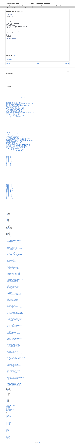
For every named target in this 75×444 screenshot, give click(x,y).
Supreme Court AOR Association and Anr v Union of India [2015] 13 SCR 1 (16, 122)
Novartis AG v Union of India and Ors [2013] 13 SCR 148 (13, 116)
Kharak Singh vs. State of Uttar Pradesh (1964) (12, 82)
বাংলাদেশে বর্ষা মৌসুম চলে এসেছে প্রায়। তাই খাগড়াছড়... (12, 259)
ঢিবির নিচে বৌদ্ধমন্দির (9, 331)
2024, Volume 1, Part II (9, 157)
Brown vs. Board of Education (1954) (11, 152)
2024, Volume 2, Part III (9, 162)
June (8, 234)
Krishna (7, 415)
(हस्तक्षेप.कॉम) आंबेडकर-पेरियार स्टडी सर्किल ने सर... (12, 280)
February (8, 390)
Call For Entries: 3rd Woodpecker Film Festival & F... (14, 319)
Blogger (39, 442)
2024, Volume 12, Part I (9, 201)
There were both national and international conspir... (14, 288)
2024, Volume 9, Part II (9, 195)
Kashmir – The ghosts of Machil (11, 308)
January (8, 391)
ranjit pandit (8, 438)
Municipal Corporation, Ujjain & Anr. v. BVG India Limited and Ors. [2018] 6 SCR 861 (17, 132)
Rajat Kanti (8, 423)
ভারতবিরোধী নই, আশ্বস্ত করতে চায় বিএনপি (11, 261)
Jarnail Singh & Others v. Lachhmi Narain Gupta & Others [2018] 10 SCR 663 (16, 136)
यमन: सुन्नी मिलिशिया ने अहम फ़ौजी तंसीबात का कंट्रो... (13, 373)
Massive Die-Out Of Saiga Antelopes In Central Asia (14, 248)
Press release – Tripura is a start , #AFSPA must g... (14, 311)
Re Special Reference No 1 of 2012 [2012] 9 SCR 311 (13, 114)
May (8, 235)
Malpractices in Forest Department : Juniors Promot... (14, 353)
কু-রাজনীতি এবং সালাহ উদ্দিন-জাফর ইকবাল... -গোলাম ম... (12, 378)
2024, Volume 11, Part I (9, 199)
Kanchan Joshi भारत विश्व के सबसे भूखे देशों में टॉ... (13, 346)
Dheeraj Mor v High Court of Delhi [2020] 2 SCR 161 (13, 148)
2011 (7, 396)
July (7, 233)
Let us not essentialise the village (11, 386)
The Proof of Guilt (8, 410)
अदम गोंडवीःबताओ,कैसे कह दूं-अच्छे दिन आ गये (12, 260)
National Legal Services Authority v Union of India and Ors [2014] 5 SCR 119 (16, 119)
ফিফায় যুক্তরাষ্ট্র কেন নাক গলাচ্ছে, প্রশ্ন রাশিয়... (12, 326)
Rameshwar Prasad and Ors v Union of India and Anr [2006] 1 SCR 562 (15, 109)
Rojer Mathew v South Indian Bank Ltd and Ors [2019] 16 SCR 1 (14, 142)
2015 (7, 226)
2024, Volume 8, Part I (9, 189)
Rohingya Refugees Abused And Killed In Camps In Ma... (15, 312)
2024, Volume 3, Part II (9, 165)
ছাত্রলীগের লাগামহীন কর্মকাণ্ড (10, 363)
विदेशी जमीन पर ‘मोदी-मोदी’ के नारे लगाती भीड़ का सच (13, 334)
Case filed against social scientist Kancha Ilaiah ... (14, 240)
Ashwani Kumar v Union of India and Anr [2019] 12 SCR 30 (14, 141)
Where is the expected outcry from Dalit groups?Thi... (14, 307)
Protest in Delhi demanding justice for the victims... (14, 252)
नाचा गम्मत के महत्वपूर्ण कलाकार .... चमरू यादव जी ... (13, 286)
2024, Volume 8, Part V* (9, 193)
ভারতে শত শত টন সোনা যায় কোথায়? (10, 337)
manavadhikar (8, 436)
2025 (7, 214)
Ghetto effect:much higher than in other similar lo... (14, 324)
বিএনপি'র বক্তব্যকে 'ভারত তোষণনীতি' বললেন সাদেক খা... (13, 364)
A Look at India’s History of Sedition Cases (13, 255)
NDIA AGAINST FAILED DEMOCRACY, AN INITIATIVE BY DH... (15, 377)
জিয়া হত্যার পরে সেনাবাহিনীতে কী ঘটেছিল (11, 343)
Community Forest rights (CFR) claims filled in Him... (14, 295)
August (8, 232)
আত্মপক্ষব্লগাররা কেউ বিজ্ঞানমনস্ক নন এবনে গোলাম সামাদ (12, 306)
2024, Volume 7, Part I (9, 181)
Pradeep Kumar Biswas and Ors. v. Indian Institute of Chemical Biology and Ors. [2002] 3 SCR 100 (19, 103)
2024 (7, 215)
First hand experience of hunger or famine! (13, 344)
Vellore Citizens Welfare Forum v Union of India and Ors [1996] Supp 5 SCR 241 (17, 97)
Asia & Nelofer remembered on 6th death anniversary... (15, 268)
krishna (7, 435)
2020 (7, 220)
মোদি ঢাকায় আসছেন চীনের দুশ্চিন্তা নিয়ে (11, 371)
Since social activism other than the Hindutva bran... (14, 365)
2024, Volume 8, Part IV (9, 192)
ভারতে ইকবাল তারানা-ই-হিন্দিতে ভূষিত (11, 305)
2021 (7, 219)
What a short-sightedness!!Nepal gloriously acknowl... (14, 250)
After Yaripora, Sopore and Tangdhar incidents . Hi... (14, 358)
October (8, 229)
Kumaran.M (8, 417)
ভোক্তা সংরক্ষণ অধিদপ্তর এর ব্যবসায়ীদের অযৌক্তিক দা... (13, 321)
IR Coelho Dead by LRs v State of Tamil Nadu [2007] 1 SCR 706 (14, 110)
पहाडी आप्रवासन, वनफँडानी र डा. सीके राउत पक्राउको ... (13, 350)
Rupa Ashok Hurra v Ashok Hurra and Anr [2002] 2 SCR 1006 (14, 102)
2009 (7, 399)
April (8, 388)
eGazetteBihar (8, 406)
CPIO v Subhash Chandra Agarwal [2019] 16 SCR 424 (13, 143)
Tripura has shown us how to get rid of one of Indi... (14, 256)
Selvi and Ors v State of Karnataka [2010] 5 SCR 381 (13, 113)
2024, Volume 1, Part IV (9, 159)
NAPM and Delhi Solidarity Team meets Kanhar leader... (15, 282)
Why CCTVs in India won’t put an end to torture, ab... (14, 359)
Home (38, 63)
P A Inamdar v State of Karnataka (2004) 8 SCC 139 (13, 106)
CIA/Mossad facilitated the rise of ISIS (12, 237)
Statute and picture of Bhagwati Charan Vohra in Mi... (14, 340)
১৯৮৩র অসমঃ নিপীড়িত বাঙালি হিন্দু (10, 356)
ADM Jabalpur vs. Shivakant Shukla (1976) (11, 74)
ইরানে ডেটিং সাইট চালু (9, 301)
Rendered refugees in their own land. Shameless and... (14, 347)
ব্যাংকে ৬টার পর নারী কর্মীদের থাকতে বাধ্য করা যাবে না (12, 266)
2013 (7, 394)
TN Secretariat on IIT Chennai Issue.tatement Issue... (14, 318)
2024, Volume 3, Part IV (9, 167)
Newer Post (8, 63)
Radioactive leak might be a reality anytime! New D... (14, 325)
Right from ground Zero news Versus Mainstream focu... (15, 242)
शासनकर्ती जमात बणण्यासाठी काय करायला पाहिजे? (12, 267)
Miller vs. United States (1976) (10, 83)
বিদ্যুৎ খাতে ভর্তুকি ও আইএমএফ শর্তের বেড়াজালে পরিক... (12, 317)
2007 (7, 401)
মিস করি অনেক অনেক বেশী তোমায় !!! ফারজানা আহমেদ (12, 351)
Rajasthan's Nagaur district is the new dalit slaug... (14, 383)
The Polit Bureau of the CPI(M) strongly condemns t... (14, 273)
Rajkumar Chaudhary (9, 424)
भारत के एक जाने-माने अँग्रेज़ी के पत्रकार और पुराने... (13, 300)
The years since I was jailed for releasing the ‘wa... (14, 360)
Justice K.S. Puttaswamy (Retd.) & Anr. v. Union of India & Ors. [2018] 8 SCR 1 (16, 135)
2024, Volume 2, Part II (9, 161)
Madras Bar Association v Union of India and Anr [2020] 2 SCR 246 (15, 151)
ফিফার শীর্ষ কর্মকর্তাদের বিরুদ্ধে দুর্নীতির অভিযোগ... (12, 304)
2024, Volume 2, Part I (9, 160)
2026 (7, 213)
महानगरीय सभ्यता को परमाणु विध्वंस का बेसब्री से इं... (12, 366)
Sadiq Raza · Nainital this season (11, 332)
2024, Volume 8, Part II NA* (9, 190)
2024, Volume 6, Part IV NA (9, 180)
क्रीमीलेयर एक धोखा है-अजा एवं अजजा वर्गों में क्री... (12, 281)
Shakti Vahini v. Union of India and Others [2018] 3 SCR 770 (14, 133)
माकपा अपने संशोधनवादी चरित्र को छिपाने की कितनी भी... (13, 341)
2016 (7, 225)
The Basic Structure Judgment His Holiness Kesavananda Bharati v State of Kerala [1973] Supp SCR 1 (20, 87)
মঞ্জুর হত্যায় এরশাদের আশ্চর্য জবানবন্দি (10, 265)
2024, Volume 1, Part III (9, 158)
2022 (7, 218)
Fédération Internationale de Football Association (14, 294)
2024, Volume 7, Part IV (9, 184)
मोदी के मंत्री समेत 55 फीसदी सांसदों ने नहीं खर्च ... (12, 339)
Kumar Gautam (8, 416)
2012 (7, 395)
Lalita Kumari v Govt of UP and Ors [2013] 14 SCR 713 (13, 118)
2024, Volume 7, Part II (9, 182)
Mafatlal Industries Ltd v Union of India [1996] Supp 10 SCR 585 (14, 99)
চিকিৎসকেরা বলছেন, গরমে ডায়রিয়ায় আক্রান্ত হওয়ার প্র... (13, 328)
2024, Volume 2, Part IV (9, 163)
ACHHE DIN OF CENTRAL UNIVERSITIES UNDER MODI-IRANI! (16, 357)
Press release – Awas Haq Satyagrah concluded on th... (14, 274)
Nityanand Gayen (9, 14)
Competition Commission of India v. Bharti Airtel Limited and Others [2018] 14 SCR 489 (18, 138)
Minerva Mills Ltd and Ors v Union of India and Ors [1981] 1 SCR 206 (15, 89)
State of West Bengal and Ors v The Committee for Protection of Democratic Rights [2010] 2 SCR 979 (20, 112)
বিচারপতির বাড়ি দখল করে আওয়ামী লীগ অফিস (11, 269)
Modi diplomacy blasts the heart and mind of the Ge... (14, 246)
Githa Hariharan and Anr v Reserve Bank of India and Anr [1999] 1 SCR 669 (16, 101)
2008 (7, 400)
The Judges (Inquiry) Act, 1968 (10, 409)
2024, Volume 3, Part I (9, 164)
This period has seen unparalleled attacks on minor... (14, 380)
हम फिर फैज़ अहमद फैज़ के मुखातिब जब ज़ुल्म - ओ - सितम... (13, 243)
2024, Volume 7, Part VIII (9, 188)
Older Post (67, 63)
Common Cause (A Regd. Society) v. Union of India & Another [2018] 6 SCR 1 (16, 131)
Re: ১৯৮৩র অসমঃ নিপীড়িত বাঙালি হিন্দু (11, 352)
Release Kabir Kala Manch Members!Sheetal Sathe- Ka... (15, 275)
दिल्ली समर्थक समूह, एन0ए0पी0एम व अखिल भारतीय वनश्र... (13, 272)
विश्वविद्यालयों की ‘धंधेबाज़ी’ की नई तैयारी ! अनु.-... (12, 249)
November (8, 228)
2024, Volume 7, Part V (9, 185)
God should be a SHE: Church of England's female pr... (14, 236)
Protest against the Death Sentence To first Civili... (14, 293)
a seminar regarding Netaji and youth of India (13, 384)
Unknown (7, 428)
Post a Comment (9, 59)
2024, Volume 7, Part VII (9, 187)
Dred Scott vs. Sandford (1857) (10, 84)
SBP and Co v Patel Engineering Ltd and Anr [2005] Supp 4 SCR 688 (15, 108)
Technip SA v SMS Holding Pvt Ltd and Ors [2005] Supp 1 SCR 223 (15, 107)
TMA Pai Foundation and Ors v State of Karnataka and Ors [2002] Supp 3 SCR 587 (17, 105)
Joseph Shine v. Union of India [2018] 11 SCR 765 (12, 137)
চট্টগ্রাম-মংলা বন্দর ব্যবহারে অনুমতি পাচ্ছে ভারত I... (12, 291)
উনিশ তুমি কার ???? (9, 298)
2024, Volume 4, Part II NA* (9, 169)
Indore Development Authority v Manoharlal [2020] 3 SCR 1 (14, 150)
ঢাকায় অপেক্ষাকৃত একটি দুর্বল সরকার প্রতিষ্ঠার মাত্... (12, 253)
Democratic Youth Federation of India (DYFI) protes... (14, 262)
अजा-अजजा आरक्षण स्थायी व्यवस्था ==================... (14, 314)
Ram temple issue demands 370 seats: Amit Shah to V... (15, 376)
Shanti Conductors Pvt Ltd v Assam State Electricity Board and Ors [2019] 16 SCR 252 (18, 145)
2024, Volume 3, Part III (9, 166)
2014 (7, 393)
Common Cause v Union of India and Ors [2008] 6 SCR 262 (14, 111)
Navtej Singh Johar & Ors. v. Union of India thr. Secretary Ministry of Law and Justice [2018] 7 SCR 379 (20, 134)
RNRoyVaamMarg (9, 422)
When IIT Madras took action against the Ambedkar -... (14, 254)
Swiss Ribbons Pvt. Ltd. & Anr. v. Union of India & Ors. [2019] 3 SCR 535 (16, 139)
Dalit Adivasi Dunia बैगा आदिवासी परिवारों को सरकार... (13, 327)
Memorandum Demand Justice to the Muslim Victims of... (15, 279)
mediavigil (7, 437)
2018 (7, 222)
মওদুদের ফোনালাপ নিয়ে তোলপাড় (10, 289)
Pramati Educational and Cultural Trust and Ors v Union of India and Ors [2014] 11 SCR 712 (18, 120)
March (8, 389)
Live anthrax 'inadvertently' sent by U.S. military (13, 370)
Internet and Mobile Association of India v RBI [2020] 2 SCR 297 (14, 149)
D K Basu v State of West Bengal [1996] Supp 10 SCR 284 (14, 98)
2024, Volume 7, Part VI (9, 186)
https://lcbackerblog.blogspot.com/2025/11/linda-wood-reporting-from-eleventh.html (19, 7)
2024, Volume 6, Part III (9, 179)
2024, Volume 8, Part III (9, 191)
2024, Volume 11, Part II (9, 200)
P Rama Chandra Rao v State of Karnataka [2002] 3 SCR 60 (14, 104)
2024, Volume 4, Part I (9, 168)
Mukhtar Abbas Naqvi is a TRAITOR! (12, 372)
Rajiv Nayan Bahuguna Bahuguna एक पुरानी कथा (13, 345)
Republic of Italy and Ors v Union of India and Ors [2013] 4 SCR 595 (15, 115)
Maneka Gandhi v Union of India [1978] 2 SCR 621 (13, 88)
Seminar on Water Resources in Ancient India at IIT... (14, 320)
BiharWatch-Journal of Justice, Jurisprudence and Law (28, 3)
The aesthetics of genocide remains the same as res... (14, 385)
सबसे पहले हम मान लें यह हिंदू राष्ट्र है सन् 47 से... (12, 299)
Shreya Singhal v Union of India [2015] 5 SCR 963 (12, 121)
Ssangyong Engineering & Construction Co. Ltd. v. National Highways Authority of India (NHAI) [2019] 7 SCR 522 (21, 140)
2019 (7, 221)
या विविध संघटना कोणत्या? (10, 241)
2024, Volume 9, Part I (9, 194)
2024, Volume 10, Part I (9, 196)
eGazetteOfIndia (8, 408)
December (8, 227)
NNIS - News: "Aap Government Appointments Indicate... (15, 313)
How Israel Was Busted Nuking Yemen (12, 287)
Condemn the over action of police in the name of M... (14, 379)
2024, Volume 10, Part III (9, 198)
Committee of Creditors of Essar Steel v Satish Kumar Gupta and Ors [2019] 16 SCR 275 (18, 144)
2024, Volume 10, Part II (9, 197)
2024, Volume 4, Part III (9, 170)
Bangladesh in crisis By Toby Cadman (12, 247)
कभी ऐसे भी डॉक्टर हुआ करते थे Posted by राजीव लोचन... (13, 333)
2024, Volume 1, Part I (9, 156)
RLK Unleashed (8, 421)
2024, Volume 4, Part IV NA (9, 171)
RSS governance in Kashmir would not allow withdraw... (15, 285)
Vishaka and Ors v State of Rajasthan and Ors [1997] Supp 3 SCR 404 (15, 100)
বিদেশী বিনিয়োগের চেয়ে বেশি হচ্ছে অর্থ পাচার (11, 292)
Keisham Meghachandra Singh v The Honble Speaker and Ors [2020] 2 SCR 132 (17, 146)
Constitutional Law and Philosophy (10, 405)
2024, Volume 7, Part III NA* (10, 183)
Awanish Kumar (8, 414)
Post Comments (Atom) (39, 65)
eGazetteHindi (8, 407)
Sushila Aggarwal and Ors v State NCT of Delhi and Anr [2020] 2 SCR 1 (15, 147)
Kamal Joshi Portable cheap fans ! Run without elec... (14, 338)
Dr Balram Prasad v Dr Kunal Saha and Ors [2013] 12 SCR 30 (14, 117)
